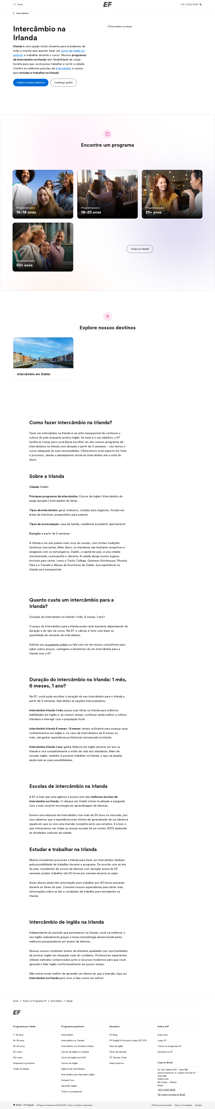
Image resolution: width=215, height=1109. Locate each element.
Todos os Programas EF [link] (34, 1001)
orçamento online (56, 644)
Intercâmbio (22, 13)
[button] (18, 4)
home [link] (16, 1001)
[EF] (107, 4)
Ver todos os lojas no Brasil (171, 1094)
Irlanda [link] (69, 1001)
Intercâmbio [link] (56, 1001)
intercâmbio (63, 68)
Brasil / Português (25, 1105)
